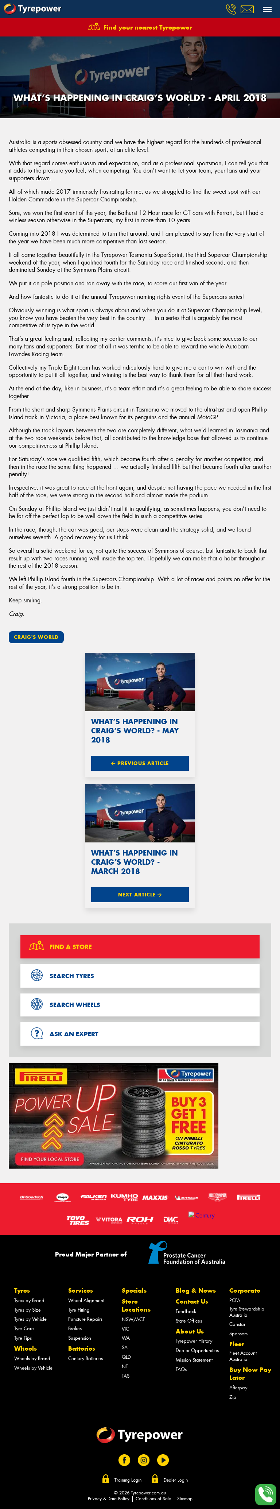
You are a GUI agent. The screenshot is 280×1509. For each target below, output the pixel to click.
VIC (125, 1329)
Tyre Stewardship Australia (246, 1312)
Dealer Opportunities (197, 1350)
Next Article (138, 895)
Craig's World (36, 637)
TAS (125, 1376)
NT (125, 1366)
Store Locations (136, 1305)
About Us (190, 1331)
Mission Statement (194, 1360)
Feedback (186, 1311)
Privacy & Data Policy (108, 1499)
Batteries (81, 1348)
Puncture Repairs (85, 1319)
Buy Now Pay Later (250, 1374)
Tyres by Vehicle (30, 1319)
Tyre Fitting (79, 1310)
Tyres (22, 1290)
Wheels (25, 1348)
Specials (134, 1290)
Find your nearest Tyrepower (148, 27)
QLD (126, 1357)
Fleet (236, 1344)
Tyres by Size (27, 1310)
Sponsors (238, 1334)
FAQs (181, 1369)
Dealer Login (176, 1480)
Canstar (237, 1324)
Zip (232, 1397)
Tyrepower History (194, 1341)
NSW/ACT (133, 1319)
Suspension (79, 1338)
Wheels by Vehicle (33, 1368)
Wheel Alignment (86, 1300)
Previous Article (142, 763)
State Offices (189, 1321)
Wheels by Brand (32, 1358)
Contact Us (192, 1301)
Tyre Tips (23, 1338)
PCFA (234, 1300)
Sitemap (184, 1499)
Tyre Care (24, 1328)
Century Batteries (85, 1358)
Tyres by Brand (29, 1300)
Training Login (127, 1480)
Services (80, 1290)
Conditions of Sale (153, 1499)
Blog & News (196, 1290)
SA (125, 1347)
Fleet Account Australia (243, 1356)
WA (126, 1338)
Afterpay (238, 1388)
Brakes (75, 1328)
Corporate (244, 1290)
